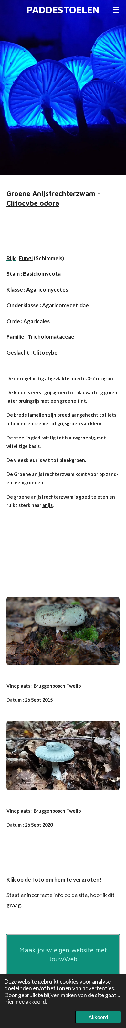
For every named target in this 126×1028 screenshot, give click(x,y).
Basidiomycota (42, 273)
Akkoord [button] (98, 1017)
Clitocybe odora (32, 203)
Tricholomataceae (50, 336)
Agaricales (36, 321)
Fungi (26, 258)
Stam (13, 273)
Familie (15, 336)
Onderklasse (23, 305)
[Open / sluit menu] (116, 9)
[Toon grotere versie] (63, 631)
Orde (13, 321)
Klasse (15, 289)
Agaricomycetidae (65, 305)
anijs (47, 505)
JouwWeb (63, 959)
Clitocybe (45, 352)
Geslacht (18, 352)
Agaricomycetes (47, 289)
